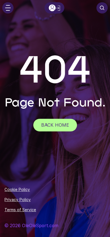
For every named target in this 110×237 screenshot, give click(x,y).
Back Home (55, 125)
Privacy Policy (18, 199)
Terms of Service (20, 210)
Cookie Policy (17, 189)
